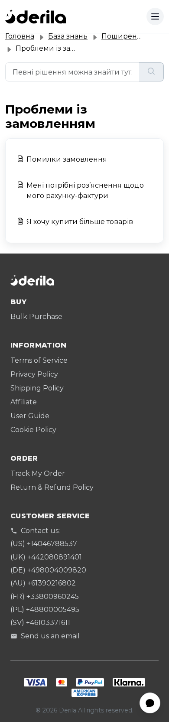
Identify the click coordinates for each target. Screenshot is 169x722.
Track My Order (37, 473)
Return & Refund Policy (52, 487)
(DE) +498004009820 (48, 570)
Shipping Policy (37, 388)
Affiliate (23, 402)
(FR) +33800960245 (44, 596)
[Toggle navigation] (155, 16)
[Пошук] (151, 71)
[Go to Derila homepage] (35, 16)
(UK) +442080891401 (46, 557)
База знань (68, 36)
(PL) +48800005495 (44, 609)
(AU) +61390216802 (43, 583)
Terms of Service (39, 360)
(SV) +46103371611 (40, 622)
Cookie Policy (33, 430)
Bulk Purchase (36, 316)
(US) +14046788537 (43, 544)
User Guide (29, 416)
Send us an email (50, 636)
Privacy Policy (34, 374)
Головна (19, 36)
